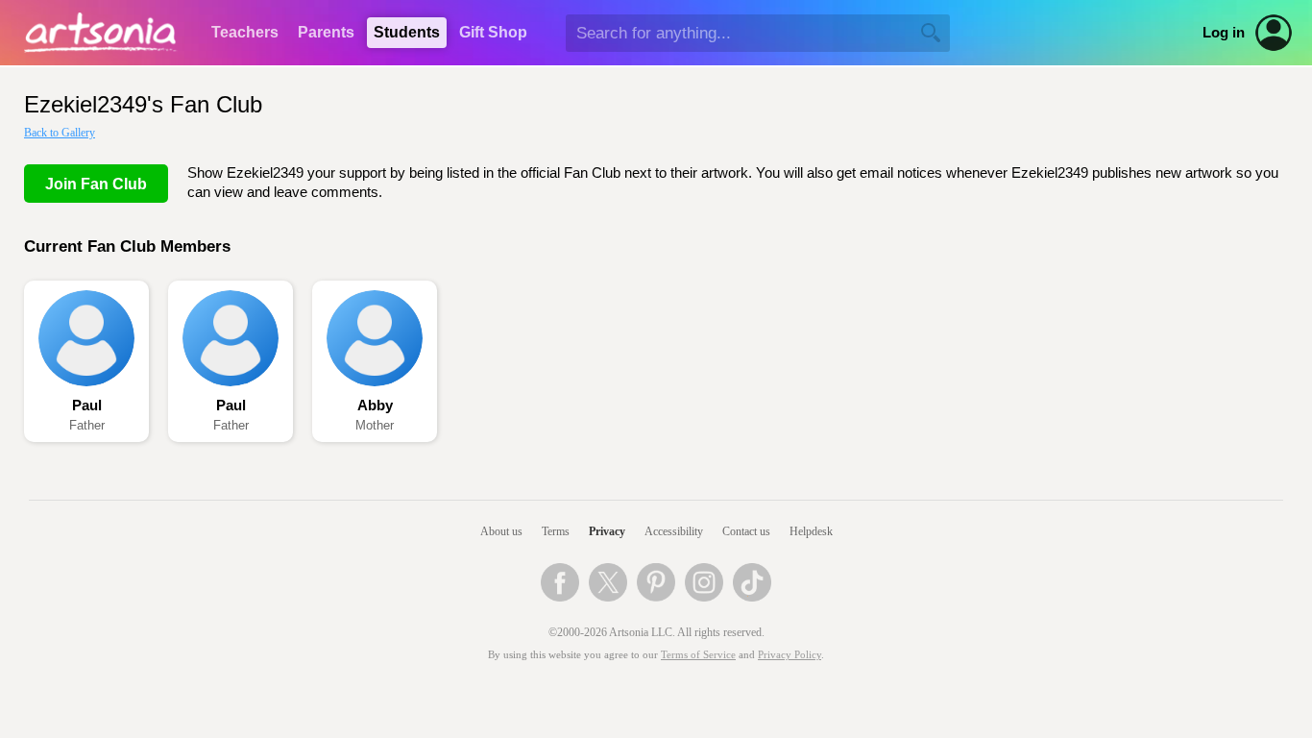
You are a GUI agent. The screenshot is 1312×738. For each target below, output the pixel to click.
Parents (326, 32)
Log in (1224, 32)
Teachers (245, 32)
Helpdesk (811, 531)
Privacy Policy (789, 655)
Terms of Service (698, 655)
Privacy (607, 531)
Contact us (746, 531)
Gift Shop (493, 32)
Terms (556, 531)
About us (501, 531)
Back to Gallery (59, 132)
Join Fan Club (96, 184)
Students (407, 32)
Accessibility (673, 531)
